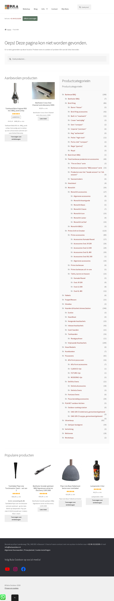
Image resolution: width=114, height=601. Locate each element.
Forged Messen (70, 300)
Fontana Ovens (73, 394)
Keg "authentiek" (77, 133)
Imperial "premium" (78, 129)
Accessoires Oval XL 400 (82, 252)
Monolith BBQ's (77, 226)
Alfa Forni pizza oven (76, 360)
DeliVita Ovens (73, 381)
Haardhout (72, 317)
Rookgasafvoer (76, 338)
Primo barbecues (77, 265)
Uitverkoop (69, 420)
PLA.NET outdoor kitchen (74, 403)
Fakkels (68, 295)
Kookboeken (70, 351)
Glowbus (68, 304)
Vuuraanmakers (77, 179)
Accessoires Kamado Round (84, 239)
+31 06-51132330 (15, 19)
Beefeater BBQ (73, 99)
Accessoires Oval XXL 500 (83, 256)
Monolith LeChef (80, 222)
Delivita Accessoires (78, 386)
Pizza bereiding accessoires (78, 399)
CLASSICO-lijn (76, 369)
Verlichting (69, 429)
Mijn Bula (65, 9)
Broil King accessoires (79, 112)
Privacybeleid (29, 550)
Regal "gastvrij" (77, 146)
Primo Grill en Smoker (76, 231)
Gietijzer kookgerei (75, 425)
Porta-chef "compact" (79, 142)
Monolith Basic (79, 205)
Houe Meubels (70, 347)
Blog (36, 9)
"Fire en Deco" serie (78, 163)
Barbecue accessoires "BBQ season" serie (86, 168)
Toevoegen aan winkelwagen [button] (16, 138)
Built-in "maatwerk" (78, 116)
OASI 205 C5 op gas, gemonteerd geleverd (86, 416)
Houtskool (72, 183)
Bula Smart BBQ (74, 155)
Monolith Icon (79, 213)
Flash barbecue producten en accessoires (83, 159)
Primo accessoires (78, 235)
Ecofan (70, 312)
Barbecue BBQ (70, 94)
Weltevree (69, 433)
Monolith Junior (80, 218)
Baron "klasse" (76, 107)
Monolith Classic (80, 209)
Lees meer (43, 119)
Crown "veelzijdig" (78, 120)
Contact (54, 9)
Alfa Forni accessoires (79, 364)
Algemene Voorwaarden (14, 550)
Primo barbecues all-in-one (81, 269)
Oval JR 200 (78, 282)
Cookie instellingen (42, 550)
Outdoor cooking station (77, 407)
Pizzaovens (69, 356)
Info (43, 9)
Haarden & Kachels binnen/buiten (78, 308)
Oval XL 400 (78, 291)
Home (9, 30)
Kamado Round (79, 278)
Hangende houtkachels (77, 321)
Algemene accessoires (82, 196)
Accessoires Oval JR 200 (83, 243)
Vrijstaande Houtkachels (77, 343)
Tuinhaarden (72, 334)
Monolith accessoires (79, 192)
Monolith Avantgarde (82, 200)
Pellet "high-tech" (78, 137)
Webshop (26, 9)
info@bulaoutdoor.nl (13, 547)
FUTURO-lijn (75, 373)
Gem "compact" (77, 125)
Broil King (72, 103)
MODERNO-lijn (76, 377)
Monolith (71, 187)
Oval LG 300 (78, 287)
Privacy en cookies (11, 588)
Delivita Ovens (76, 390)
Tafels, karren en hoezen (80, 274)
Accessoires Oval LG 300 (83, 248)
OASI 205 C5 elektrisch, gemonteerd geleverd (88, 412)
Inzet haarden (73, 330)
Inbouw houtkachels (75, 325)
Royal (73, 150)
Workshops (69, 438)
